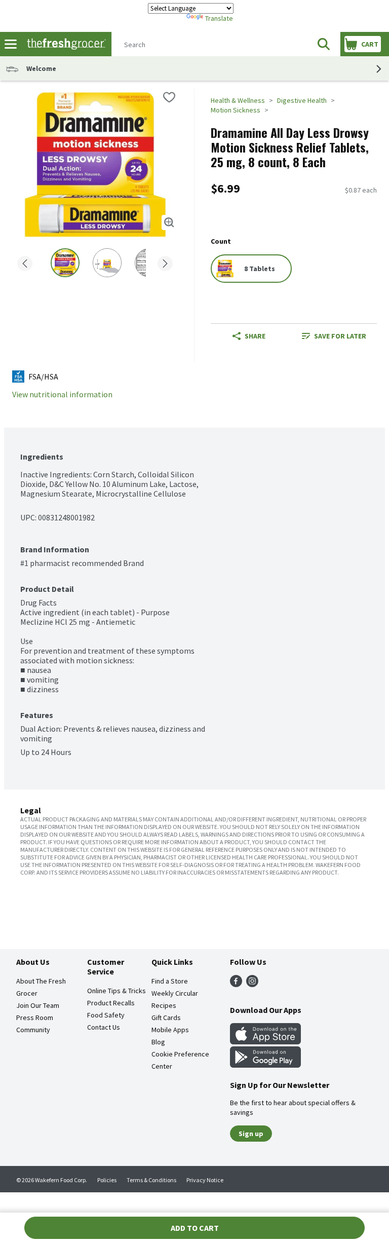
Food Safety (106, 1015)
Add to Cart (195, 1228)
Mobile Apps (170, 1029)
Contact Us (103, 1027)
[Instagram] (252, 984)
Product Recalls (111, 1002)
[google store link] (265, 1065)
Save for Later (340, 336)
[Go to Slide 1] (65, 262)
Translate (219, 18)
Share (255, 336)
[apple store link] (265, 1041)
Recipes (163, 1005)
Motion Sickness (235, 110)
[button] (323, 44)
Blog (158, 1041)
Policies (106, 1180)
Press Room (34, 1017)
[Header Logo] (64, 44)
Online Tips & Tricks (116, 990)
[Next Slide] (165, 264)
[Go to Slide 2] (107, 262)
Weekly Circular (174, 993)
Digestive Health (302, 100)
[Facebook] (236, 984)
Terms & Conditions (151, 1180)
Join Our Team (37, 1005)
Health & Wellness (238, 100)
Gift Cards (166, 1017)
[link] (334, 336)
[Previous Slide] (24, 264)
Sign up (251, 1133)
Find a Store (169, 981)
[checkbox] (169, 97)
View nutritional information (62, 394)
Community (33, 1029)
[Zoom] (169, 222)
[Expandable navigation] (10, 44)
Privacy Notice (204, 1180)
